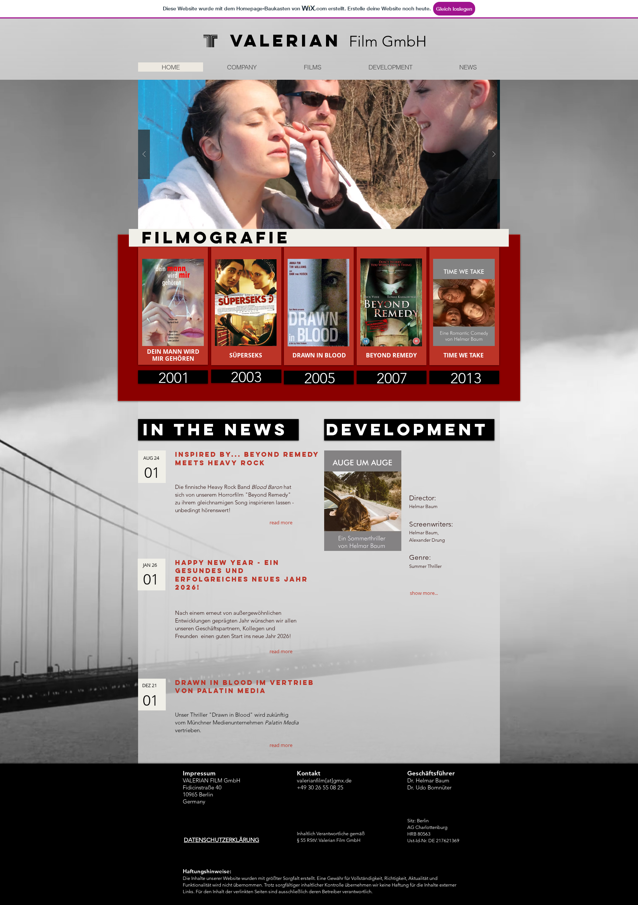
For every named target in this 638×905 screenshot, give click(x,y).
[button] (319, 154)
